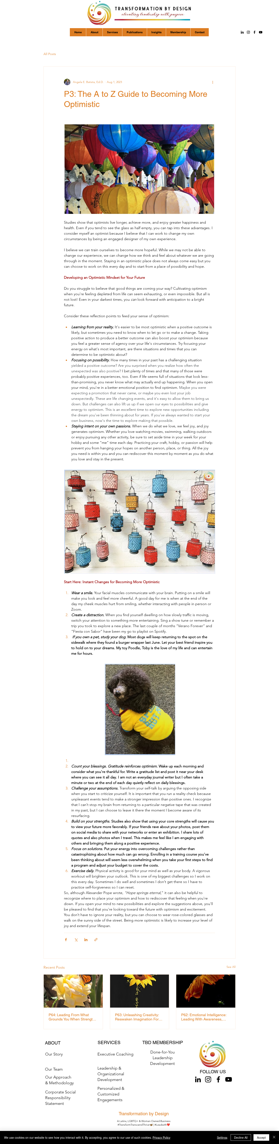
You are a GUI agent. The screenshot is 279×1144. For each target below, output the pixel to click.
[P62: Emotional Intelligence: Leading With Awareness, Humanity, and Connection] (205, 991)
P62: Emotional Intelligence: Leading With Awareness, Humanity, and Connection (203, 1017)
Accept (261, 1137)
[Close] (274, 1137)
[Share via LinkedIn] (86, 940)
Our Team (54, 1069)
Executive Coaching (115, 1054)
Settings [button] (222, 1137)
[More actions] (212, 82)
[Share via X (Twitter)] (76, 940)
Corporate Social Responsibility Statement (60, 1098)
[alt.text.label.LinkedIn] (242, 32)
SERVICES (109, 1042)
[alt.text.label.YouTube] (261, 32)
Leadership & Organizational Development (110, 1074)
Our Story (54, 1054)
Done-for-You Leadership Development (162, 1058)
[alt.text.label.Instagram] (248, 32)
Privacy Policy (161, 1137)
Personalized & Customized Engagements (110, 1094)
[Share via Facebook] (66, 940)
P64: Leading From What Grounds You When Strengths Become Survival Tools (72, 1017)
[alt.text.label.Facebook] (254, 32)
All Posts (50, 54)
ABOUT (52, 1043)
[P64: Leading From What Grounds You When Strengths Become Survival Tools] (73, 991)
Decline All (241, 1137)
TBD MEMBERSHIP (162, 1042)
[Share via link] (96, 940)
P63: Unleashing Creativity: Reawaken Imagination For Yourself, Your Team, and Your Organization (138, 1017)
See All (231, 967)
